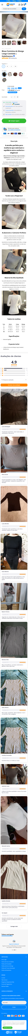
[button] (9, 58)
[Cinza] (4, 80)
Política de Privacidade (6, 964)
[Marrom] (15, 74)
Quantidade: (4, 97)
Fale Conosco (4, 980)
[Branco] (9, 74)
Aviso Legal (3, 959)
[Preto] (4, 74)
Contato (3, 977)
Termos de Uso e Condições (7, 961)
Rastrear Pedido (5, 986)
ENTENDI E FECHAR (7, 1027)
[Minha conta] (19, 4)
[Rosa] (20, 74)
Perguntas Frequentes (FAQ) (7, 982)
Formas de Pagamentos (6, 984)
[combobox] (25, 379)
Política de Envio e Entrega (7, 966)
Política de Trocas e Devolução (8, 968)
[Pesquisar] (24, 8)
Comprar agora (14, 121)
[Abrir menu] (2, 4)
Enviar (14, 1007)
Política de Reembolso (6, 970)
